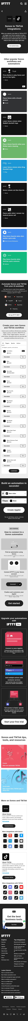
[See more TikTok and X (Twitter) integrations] (18, 892)
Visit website (5, 821)
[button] (26, 4)
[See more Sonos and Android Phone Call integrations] (7, 846)
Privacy (14, 1009)
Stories (3, 944)
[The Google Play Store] (19, 997)
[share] (26, 11)
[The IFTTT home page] (5, 3)
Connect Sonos (9, 826)
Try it (23, 356)
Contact (8, 1009)
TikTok (19, 26)
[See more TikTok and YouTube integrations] (18, 887)
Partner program (21, 1006)
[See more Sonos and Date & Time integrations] (18, 840)
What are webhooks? (6, 983)
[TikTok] (20, 1014)
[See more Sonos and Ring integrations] (7, 840)
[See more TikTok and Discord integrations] (7, 887)
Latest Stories (6, 970)
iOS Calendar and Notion (20, 944)
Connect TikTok (9, 877)
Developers (6, 1006)
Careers (12, 1006)
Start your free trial (14, 722)
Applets (3, 946)
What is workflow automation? (8, 979)
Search (3, 955)
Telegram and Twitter (19, 963)
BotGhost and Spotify (19, 953)
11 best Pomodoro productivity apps (10, 985)
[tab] (2, 343)
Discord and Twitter (19, 966)
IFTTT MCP (4, 948)
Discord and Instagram (19, 942)
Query (9, 353)
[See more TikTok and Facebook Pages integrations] (7, 897)
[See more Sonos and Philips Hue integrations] (18, 846)
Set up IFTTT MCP (14, 315)
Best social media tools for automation (10, 992)
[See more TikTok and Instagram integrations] (7, 892)
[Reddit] (24, 1014)
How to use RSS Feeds (7, 981)
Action (9, 362)
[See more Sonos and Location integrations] (18, 835)
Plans (2, 957)
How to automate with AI (7, 972)
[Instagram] (10, 1014)
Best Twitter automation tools (8, 974)
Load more (14, 470)
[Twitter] (17, 1014)
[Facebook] (4, 1014)
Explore (4, 940)
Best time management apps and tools (10, 977)
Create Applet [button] (14, 510)
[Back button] (2, 11)
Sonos (8, 26)
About (20, 1009)
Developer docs (5, 959)
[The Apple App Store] (8, 997)
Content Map (4, 953)
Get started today (14, 45)
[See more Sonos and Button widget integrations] (7, 835)
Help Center (4, 951)
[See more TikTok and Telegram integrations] (18, 897)
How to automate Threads (7, 988)
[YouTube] (14, 1014)
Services (3, 942)
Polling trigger (11, 372)
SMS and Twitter (18, 955)
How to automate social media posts (10, 990)
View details (7, 356)
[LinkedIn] (7, 1014)
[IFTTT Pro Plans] (23, 351)
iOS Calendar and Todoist (20, 961)
